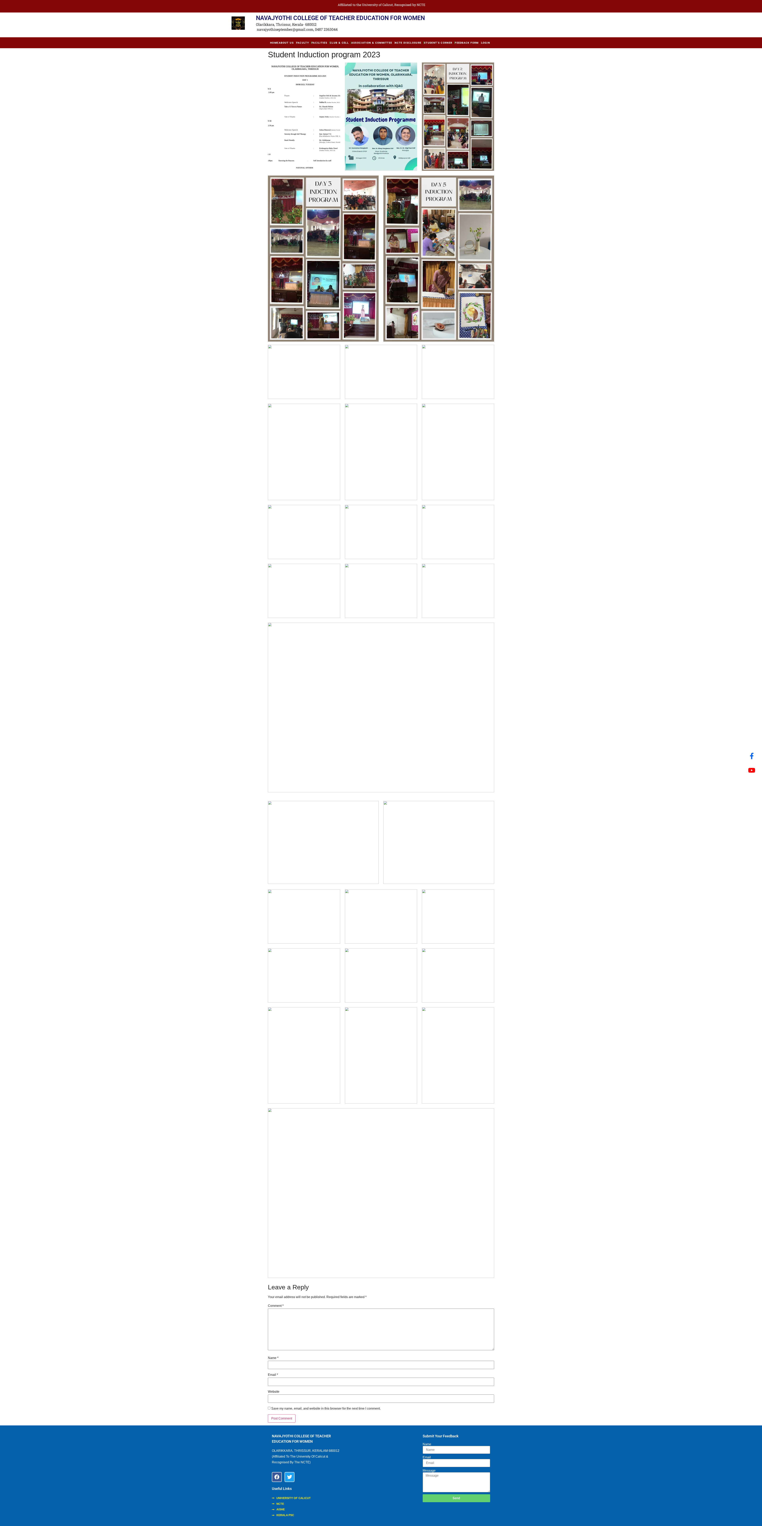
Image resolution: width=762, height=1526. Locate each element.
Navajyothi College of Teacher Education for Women (340, 17)
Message (429, 1470)
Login (485, 42)
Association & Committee (371, 42)
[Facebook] (277, 1477)
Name (273, 1358)
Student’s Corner (438, 42)
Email (273, 1374)
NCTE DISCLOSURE (408, 42)
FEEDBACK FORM (466, 42)
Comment (276, 1305)
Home (274, 42)
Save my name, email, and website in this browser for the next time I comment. (326, 1408)
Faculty (302, 42)
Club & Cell (339, 42)
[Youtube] (751, 770)
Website (273, 1391)
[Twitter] (289, 1477)
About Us (286, 42)
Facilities (319, 42)
